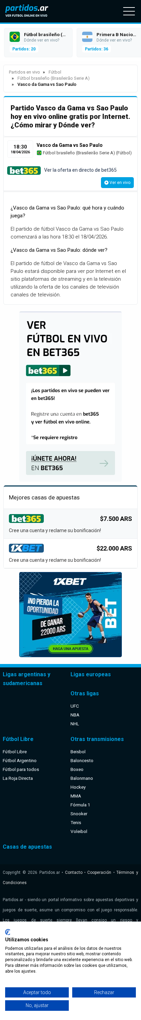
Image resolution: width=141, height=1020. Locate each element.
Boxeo (77, 769)
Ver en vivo (119, 182)
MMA (75, 796)
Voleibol (78, 831)
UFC (74, 706)
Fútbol (123, 152)
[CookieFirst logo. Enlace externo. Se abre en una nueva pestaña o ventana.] (7, 932)
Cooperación (99, 872)
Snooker (78, 813)
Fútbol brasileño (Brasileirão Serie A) (78, 152)
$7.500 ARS (116, 518)
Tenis (75, 822)
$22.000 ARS (114, 548)
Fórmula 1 (80, 804)
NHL (74, 723)
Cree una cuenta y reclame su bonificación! (55, 530)
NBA (74, 714)
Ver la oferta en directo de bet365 (80, 170)
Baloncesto (81, 760)
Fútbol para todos (21, 769)
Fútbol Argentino (20, 760)
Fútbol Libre (15, 751)
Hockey (78, 787)
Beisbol (78, 751)
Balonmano (81, 778)
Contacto (73, 872)
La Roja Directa (18, 778)
